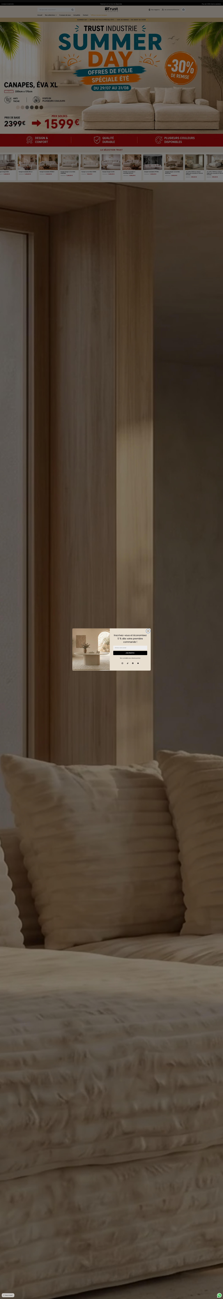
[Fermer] (148, 631)
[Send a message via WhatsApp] (219, 1295)
